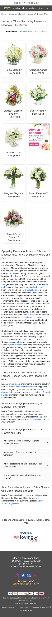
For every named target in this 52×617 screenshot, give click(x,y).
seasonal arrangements (25, 386)
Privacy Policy (22, 607)
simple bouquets (33, 317)
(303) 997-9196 (26, 563)
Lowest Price (41, 31)
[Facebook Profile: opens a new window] (23, 575)
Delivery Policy (26, 611)
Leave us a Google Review (26, 583)
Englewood (14, 503)
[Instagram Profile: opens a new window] (17, 575)
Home (3, 14)
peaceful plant (33, 289)
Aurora (4, 503)
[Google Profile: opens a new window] (29, 575)
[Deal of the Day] (38, 140)
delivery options (36, 419)
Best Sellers (11, 31)
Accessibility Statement (40, 607)
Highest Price (26, 31)
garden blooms (36, 287)
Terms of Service (8, 607)
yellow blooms (15, 344)
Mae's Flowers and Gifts (26, 3)
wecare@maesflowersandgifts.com (26, 566)
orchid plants (14, 383)
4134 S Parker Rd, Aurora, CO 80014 (26, 560)
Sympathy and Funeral (17, 14)
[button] (46, 610)
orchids (18, 341)
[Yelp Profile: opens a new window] (35, 575)
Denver (40, 500)
